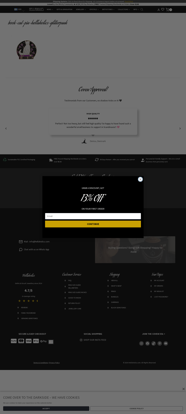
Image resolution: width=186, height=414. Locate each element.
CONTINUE (93, 224)
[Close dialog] (140, 179)
